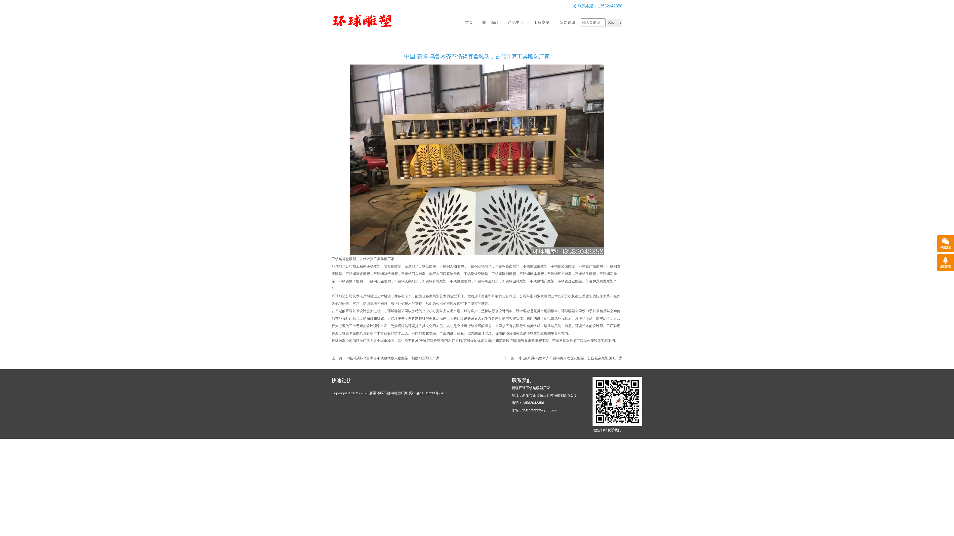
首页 (469, 22)
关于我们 (490, 22)
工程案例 (542, 22)
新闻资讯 (567, 22)
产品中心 (516, 22)
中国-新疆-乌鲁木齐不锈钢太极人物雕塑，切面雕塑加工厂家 (393, 358)
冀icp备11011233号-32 (426, 393)
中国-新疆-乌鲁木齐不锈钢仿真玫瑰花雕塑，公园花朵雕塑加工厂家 (570, 358)
